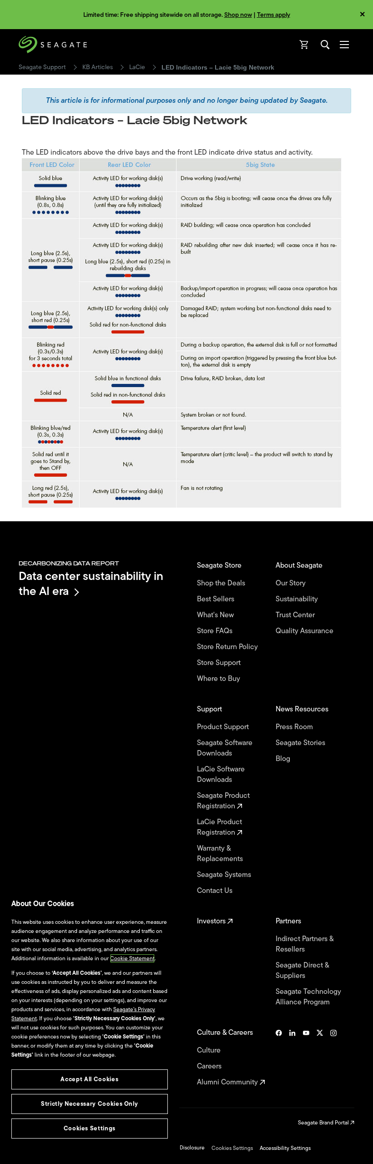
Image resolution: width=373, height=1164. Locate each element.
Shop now (238, 15)
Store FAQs (215, 631)
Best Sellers (216, 599)
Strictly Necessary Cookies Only (89, 1104)
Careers (210, 1066)
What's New (216, 615)
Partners (289, 921)
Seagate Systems (225, 875)
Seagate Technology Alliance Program (308, 997)
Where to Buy (219, 679)
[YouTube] (306, 1058)
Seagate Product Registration (223, 801)
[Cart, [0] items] (304, 45)
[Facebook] (279, 1058)
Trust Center (296, 615)
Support (210, 709)
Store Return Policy (228, 647)
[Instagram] (333, 1058)
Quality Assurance (305, 631)
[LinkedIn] (292, 1058)
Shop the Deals (223, 583)
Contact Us (215, 891)
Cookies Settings (232, 1148)
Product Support (224, 727)
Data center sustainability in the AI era (91, 583)
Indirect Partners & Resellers (304, 944)
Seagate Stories (301, 743)
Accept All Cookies (89, 1079)
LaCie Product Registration (219, 827)
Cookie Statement (132, 958)
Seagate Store (220, 565)
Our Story (291, 583)
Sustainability (298, 599)
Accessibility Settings (285, 1148)
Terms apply (273, 15)
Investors (212, 921)
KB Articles (97, 67)
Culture (209, 1050)
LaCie (137, 67)
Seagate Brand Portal (324, 1122)
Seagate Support (42, 67)
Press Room (295, 727)
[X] (320, 1058)
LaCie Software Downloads (221, 774)
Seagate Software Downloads (224, 748)
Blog (284, 759)
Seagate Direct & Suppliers (302, 970)
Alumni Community (228, 1082)
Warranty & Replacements (221, 853)
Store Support (219, 663)
